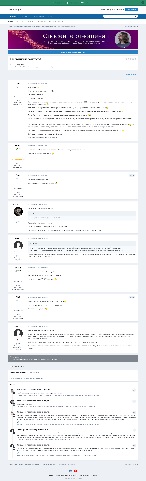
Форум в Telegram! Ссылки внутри (73, 52)
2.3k (18, 285)
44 (19, 101)
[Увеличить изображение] (38, 87)
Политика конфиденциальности (66, 475)
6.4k (18, 344)
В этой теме (127, 16)
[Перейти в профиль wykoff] (18, 274)
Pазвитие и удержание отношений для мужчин (44, 67)
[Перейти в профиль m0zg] (18, 152)
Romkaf (18, 326)
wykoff (18, 268)
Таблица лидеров (38, 16)
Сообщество (14, 16)
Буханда (31, 406)
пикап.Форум (15, 9)
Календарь (19, 21)
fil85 (22, 64)
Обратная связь (84, 475)
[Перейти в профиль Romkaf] (18, 333)
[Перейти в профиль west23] (12, 431)
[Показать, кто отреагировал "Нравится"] (18, 421)
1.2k (19, 163)
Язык (50, 475)
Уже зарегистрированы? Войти (112, 9)
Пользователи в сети (56, 21)
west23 (32, 439)
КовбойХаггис (33, 395)
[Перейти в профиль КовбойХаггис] (12, 391)
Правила (30, 21)
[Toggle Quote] (31, 213)
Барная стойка (66, 439)
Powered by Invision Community (73, 478)
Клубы (50, 16)
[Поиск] (136, 16)
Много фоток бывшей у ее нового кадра (34, 429)
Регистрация (132, 9)
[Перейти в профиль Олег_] (18, 245)
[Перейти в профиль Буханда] (12, 402)
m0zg (17, 146)
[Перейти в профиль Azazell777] (18, 211)
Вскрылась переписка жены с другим (33, 389)
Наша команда (41, 21)
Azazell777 (18, 204)
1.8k (19, 256)
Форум (10, 21)
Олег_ (18, 238)
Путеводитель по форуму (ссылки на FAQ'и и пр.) (71, 3)
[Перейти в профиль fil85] (12, 66)
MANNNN (33, 455)
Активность (25, 16)
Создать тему (131, 74)
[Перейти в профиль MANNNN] (12, 446)
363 (19, 222)
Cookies (94, 475)
